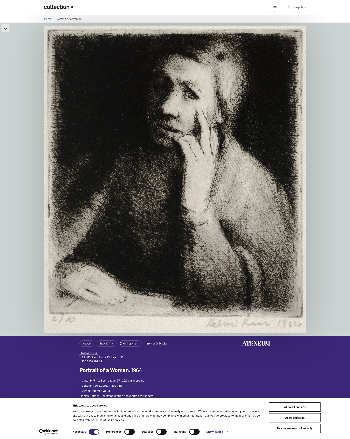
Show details (214, 431)
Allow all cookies (295, 407)
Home (48, 18)
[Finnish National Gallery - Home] (58, 7)
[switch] (129, 432)
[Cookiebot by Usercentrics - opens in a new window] (48, 432)
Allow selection (295, 417)
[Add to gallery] (5, 28)
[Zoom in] (175, 179)
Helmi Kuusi (88, 353)
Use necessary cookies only (294, 428)
